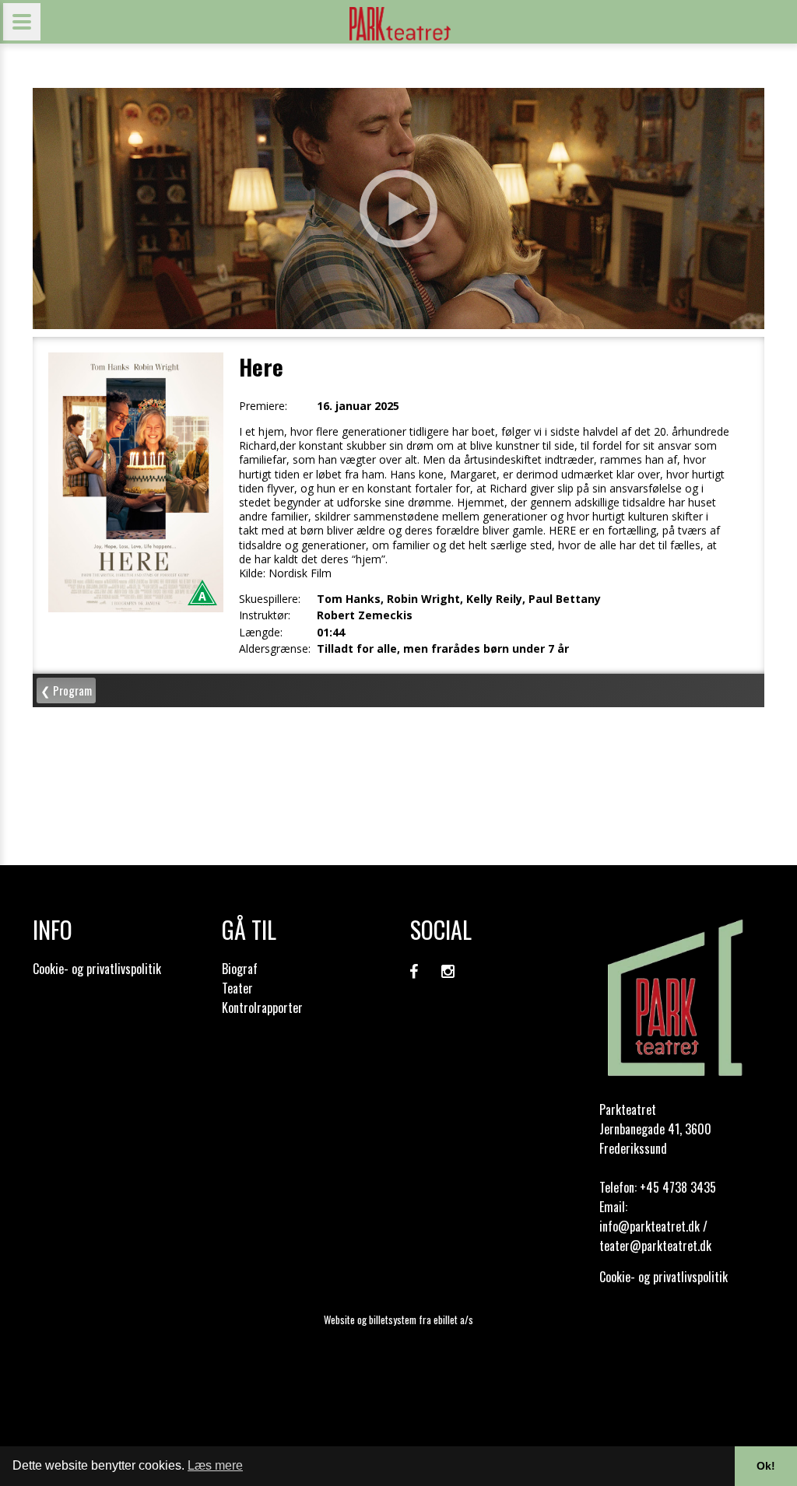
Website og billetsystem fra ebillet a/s (398, 1319)
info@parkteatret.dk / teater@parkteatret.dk (655, 1236)
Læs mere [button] (215, 1465)
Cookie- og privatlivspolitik (97, 968)
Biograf (240, 968)
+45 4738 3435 (678, 1187)
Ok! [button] (766, 1466)
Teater (237, 988)
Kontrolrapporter (262, 1007)
